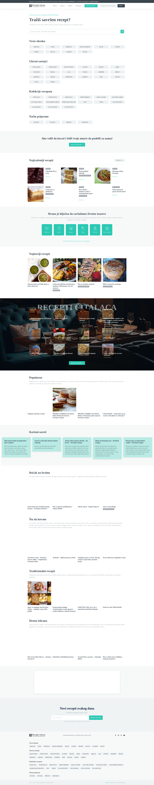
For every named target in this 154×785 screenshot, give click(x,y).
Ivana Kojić (56, 290)
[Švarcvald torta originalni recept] (114, 543)
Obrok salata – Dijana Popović (88, 507)
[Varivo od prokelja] (114, 492)
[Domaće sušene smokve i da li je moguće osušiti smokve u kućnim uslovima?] (107, 314)
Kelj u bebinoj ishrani (87, 338)
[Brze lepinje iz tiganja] (83, 349)
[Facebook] (115, 735)
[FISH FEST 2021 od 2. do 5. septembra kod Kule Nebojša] (89, 593)
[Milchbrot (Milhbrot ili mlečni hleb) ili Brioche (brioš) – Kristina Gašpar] (64, 399)
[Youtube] (124, 735)
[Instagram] (118, 735)
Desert (48, 168)
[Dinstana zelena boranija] (103, 176)
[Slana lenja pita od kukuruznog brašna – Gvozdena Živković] (39, 492)
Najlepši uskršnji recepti (36, 414)
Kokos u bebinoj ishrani (64, 353)
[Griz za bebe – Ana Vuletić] (35, 334)
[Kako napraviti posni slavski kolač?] (103, 194)
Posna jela (116, 187)
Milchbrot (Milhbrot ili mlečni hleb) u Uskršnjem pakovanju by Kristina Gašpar (89, 415)
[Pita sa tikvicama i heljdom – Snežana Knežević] (114, 643)
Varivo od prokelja (109, 507)
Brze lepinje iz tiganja (87, 353)
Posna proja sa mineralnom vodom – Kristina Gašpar (135, 442)
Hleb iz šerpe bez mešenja (112, 284)
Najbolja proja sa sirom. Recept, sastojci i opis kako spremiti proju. (89, 559)
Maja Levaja (82, 322)
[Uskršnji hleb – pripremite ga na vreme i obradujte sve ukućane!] (114, 399)
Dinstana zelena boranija (117, 172)
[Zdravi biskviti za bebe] (35, 349)
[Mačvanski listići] (59, 314)
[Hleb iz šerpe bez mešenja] (114, 270)
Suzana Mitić (107, 357)
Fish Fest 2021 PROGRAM (112, 607)
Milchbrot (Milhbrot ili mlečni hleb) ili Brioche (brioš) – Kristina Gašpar (63, 415)
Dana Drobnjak (59, 339)
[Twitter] (121, 735)
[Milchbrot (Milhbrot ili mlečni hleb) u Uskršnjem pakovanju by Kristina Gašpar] (89, 399)
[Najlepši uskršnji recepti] (39, 399)
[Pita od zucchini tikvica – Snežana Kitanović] (39, 643)
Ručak (115, 168)
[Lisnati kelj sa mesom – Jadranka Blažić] (89, 643)
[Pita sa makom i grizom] (89, 270)
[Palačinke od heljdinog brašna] (64, 643)
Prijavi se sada (95, 717)
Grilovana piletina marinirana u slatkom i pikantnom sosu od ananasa (64, 286)
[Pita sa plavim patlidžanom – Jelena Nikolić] (64, 492)
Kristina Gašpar (84, 355)
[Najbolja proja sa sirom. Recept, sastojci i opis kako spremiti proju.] (89, 543)
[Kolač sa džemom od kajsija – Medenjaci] (35, 314)
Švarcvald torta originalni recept (114, 557)
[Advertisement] (77, 682)
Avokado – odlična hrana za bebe (64, 557)
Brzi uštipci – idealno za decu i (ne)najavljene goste (86, 191)
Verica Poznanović (83, 286)
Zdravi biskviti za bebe (39, 353)
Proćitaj (48, 176)
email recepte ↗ (94, 1)
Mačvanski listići (61, 318)
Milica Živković (108, 286)
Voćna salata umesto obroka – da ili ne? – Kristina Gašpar (76, 442)
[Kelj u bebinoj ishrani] (83, 334)
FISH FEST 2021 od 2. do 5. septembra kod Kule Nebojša (88, 608)
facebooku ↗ (72, 1)
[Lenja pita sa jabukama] (36, 194)
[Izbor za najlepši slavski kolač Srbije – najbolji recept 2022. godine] (39, 593)
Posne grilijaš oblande (83, 172)
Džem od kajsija (110, 338)
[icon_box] (47, 229)
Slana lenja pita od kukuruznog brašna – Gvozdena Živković (38, 507)
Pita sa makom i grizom (86, 284)
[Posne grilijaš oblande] (69, 176)
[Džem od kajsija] (107, 334)
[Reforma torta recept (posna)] (83, 314)
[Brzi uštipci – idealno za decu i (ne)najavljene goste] (69, 194)
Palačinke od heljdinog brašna (63, 657)
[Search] (122, 31)
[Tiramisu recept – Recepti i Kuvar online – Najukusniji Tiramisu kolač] (39, 543)
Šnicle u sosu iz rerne (63, 338)
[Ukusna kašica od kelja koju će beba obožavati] (39, 270)
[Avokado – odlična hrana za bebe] (64, 543)
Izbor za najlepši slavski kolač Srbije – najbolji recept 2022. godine (38, 609)
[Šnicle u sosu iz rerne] (59, 334)
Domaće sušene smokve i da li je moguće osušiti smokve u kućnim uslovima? (114, 320)
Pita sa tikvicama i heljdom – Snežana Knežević (113, 658)
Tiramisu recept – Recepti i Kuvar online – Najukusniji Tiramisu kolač (37, 559)
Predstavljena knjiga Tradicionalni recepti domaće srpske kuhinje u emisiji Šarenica (64, 609)
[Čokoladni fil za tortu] (36, 176)
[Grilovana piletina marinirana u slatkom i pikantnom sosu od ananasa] (64, 270)
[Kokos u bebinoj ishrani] (59, 349)
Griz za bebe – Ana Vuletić (40, 338)
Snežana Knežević (109, 324)
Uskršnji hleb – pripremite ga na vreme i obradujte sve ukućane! (114, 415)
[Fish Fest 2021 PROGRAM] (114, 593)
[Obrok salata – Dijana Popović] (89, 492)
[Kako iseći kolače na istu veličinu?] (107, 349)
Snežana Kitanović (85, 175)
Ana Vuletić (49, 193)
